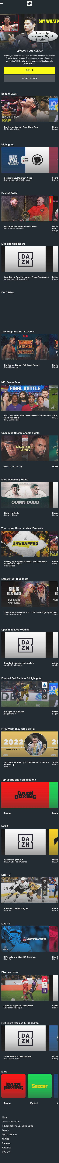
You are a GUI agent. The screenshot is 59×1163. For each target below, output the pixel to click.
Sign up (29, 70)
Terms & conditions (11, 1121)
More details (29, 78)
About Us (6, 1147)
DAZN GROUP (9, 1134)
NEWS (5, 1138)
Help (4, 1117)
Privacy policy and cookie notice (17, 1125)
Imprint (5, 1130)
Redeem (6, 1143)
